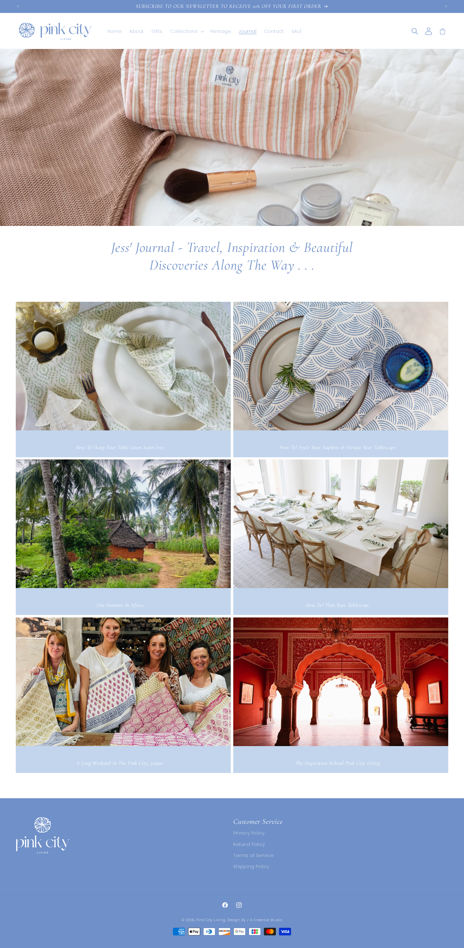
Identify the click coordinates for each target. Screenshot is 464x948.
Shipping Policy (251, 866)
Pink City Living (210, 919)
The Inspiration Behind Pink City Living (337, 763)
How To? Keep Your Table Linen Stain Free (120, 447)
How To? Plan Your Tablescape (337, 605)
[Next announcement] (446, 6)
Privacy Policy (249, 833)
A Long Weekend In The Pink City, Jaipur (120, 763)
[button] (186, 31)
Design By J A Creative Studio (254, 919)
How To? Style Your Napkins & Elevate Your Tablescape (337, 447)
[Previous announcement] (18, 6)
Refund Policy (249, 844)
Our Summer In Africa (120, 605)
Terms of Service (253, 855)
